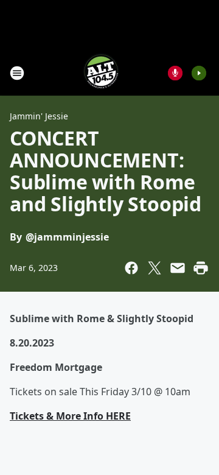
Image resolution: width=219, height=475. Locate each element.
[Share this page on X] (154, 267)
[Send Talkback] (175, 73)
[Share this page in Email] (177, 267)
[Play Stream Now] (199, 73)
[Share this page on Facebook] (131, 267)
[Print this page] (200, 267)
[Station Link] (101, 73)
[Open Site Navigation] (17, 73)
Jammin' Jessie (39, 116)
